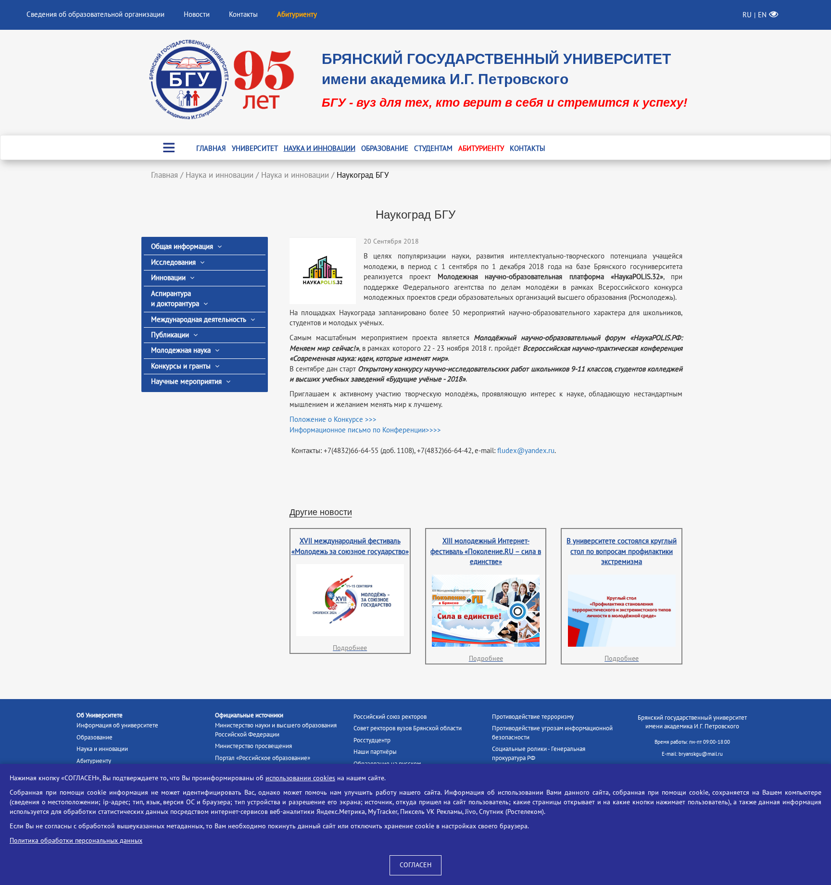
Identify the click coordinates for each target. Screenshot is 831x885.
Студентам (433, 148)
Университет (255, 148)
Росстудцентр (371, 740)
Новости (197, 14)
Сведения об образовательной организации (95, 14)
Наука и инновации (319, 148)
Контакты (243, 14)
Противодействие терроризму (533, 717)
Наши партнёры (375, 752)
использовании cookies (300, 778)
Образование (384, 148)
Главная (211, 148)
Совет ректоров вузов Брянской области (407, 728)
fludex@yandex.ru (525, 450)
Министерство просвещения (253, 746)
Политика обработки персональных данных (76, 840)
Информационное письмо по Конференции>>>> (365, 430)
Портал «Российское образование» (262, 758)
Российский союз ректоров (390, 717)
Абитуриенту (481, 148)
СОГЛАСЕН (415, 865)
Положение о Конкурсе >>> (333, 419)
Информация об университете (117, 725)
